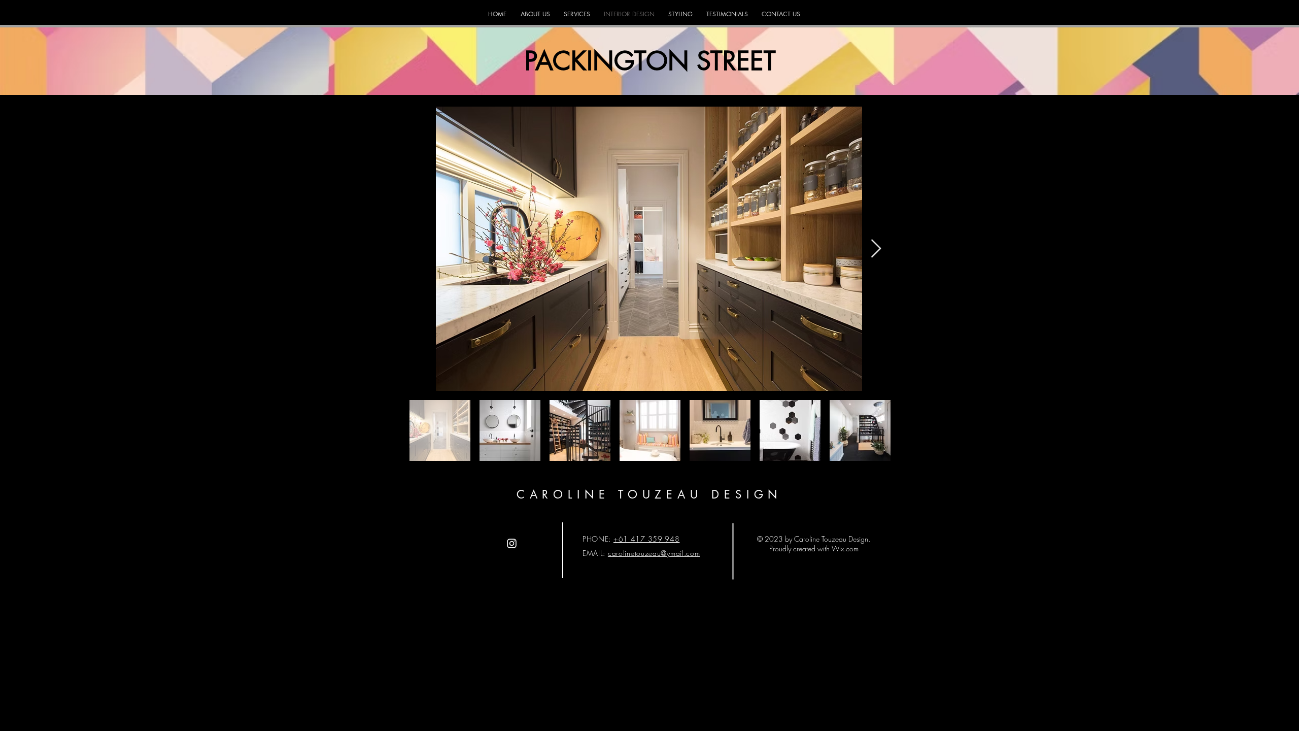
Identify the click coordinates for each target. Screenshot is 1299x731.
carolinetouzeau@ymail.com (654, 553)
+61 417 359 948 (646, 539)
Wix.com (845, 548)
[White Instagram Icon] (511, 543)
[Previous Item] (422, 249)
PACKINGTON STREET (650, 61)
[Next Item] (876, 249)
